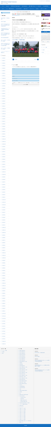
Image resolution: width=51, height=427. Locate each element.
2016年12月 (4, 341)
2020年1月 (3, 250)
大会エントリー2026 (43, 8)
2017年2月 (3, 336)
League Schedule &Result (23, 390)
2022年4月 (3, 189)
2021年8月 (3, 209)
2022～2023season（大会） (23, 375)
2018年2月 (3, 308)
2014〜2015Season (22, 351)
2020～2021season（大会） (23, 369)
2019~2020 (21, 364)
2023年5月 (3, 156)
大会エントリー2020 (22, 412)
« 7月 (43, 41)
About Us (7, 6)
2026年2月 (3, 73)
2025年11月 (4, 80)
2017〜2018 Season (22, 357)
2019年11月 (4, 255)
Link (20, 393)
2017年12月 (4, 313)
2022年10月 (4, 174)
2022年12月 (4, 169)
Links (3, 8)
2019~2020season (22, 365)
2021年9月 (3, 207)
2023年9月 (3, 146)
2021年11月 (4, 202)
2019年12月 (4, 252)
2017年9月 (3, 321)
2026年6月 (3, 63)
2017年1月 (3, 338)
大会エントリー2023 (22, 416)
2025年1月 (3, 106)
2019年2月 (3, 278)
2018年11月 (4, 285)
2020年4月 (3, 245)
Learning (37, 8)
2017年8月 (3, 323)
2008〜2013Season (22, 350)
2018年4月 (3, 303)
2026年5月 (3, 65)
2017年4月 (3, 331)
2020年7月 (3, 240)
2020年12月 (4, 227)
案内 (43, 52)
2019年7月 (3, 265)
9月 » (48, 41)
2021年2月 (3, 222)
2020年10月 (4, 232)
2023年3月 (3, 161)
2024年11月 (4, 111)
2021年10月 (4, 204)
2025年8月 (3, 88)
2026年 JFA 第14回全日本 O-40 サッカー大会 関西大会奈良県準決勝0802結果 (5, 34)
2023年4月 (3, 159)
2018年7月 (3, 295)
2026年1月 (3, 75)
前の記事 (16, 59)
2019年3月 (3, 275)
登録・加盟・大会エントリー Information (35, 6)
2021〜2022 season (22, 371)
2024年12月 (4, 108)
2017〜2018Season (22, 358)
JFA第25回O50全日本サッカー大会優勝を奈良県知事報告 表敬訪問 (5, 29)
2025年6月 (3, 93)
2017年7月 (3, 326)
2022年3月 (3, 192)
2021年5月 (3, 217)
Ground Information (19, 8)
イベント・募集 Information (10, 8)
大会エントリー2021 (22, 413)
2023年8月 (3, 149)
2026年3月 (3, 70)
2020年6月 (3, 242)
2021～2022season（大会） (23, 372)
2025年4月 (3, 98)
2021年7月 (3, 212)
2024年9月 (3, 116)
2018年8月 (3, 293)
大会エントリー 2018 (22, 409)
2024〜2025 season (22, 379)
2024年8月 (3, 118)
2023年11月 (4, 141)
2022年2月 (3, 194)
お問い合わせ (26, 8)
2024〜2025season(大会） (23, 380)
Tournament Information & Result (24, 402)
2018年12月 (4, 283)
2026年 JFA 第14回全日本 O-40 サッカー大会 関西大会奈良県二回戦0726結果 (5, 44)
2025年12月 (4, 78)
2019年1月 (3, 280)
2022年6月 (3, 184)
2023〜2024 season (22, 376)
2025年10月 (4, 83)
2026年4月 (3, 68)
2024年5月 (3, 126)
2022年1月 (3, 197)
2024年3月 (3, 131)
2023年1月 (3, 166)
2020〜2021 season (22, 368)
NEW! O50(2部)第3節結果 (4, 37)
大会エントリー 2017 (22, 408)
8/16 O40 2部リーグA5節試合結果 (40, 352)
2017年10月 (4, 318)
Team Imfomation (24, 6)
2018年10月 (4, 288)
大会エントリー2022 (22, 415)
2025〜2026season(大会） (23, 383)
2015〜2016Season (22, 353)
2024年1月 (3, 136)
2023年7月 (3, 151)
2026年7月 (3, 60)
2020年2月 (3, 247)
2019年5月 (3, 270)
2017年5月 (3, 328)
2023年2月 (3, 164)
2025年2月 (3, 103)
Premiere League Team (23, 401)
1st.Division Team (23, 397)
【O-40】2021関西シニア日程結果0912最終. (18, 39)
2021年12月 (4, 199)
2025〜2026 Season (22, 382)
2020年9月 (3, 235)
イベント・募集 (44, 47)
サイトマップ (32, 8)
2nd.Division (22, 398)
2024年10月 (4, 113)
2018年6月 (3, 298)
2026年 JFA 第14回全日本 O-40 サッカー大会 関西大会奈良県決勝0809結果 (5, 25)
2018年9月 (3, 290)
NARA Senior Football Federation (9, 1)
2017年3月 (3, 333)
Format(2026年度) (45, 6)
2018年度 (20, 362)
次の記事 (35, 59)
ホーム (3, 6)
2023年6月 (3, 154)
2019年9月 (3, 260)
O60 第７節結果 (3, 21)
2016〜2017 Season (22, 354)
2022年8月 (3, 179)
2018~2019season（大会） (23, 361)
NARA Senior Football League (15, 6)
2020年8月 (3, 237)
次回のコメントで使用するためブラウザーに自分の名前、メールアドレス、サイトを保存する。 (25, 83)
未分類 (13, 17)
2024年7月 (3, 121)
